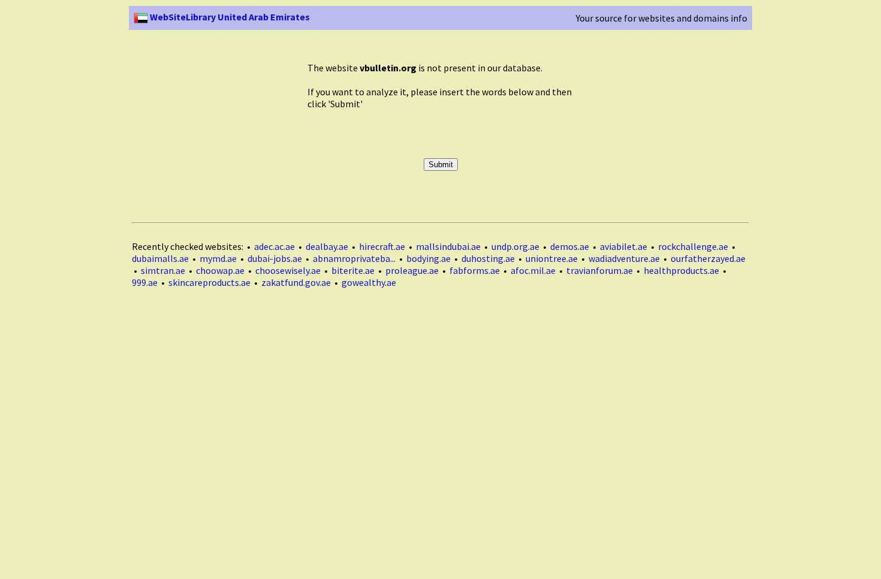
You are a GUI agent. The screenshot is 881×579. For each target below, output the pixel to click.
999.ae (145, 282)
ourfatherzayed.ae (708, 258)
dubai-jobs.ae (275, 258)
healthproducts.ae (681, 270)
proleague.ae (412, 270)
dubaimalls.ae (160, 258)
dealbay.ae (327, 246)
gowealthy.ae (369, 282)
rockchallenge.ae (693, 246)
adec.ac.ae (274, 246)
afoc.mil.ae (533, 270)
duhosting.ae (488, 258)
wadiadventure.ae (624, 258)
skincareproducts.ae (209, 282)
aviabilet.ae (623, 246)
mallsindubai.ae (448, 246)
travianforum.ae (599, 270)
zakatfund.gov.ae (296, 282)
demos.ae (569, 246)
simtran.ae (163, 270)
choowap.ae (220, 270)
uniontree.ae (552, 258)
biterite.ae (353, 270)
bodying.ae (428, 258)
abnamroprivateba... (354, 258)
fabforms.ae (474, 270)
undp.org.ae (515, 246)
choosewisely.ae (288, 270)
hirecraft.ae (382, 246)
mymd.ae (218, 258)
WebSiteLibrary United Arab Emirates (229, 17)
